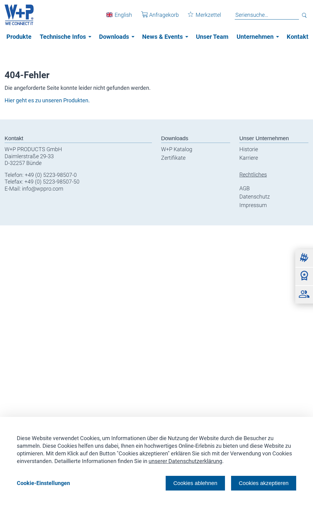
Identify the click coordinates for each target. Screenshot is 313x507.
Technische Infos (63, 36)
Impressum (253, 205)
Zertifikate (173, 158)
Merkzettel (208, 15)
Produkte (18, 36)
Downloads (114, 36)
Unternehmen (255, 36)
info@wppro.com (42, 188)
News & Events (162, 36)
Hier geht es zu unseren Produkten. (47, 100)
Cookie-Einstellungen (43, 483)
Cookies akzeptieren (264, 483)
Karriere (248, 158)
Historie (248, 149)
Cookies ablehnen (195, 483)
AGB (244, 188)
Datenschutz (254, 196)
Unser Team (212, 36)
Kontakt (297, 36)
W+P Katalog (176, 149)
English (123, 15)
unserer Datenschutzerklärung (185, 461)
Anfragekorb (164, 15)
